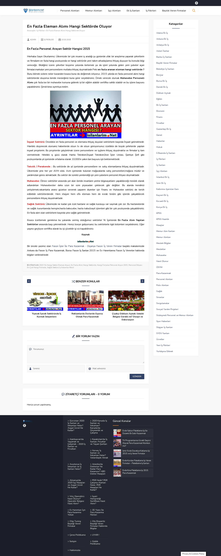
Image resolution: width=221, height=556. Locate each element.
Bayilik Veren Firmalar (174, 10)
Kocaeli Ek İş (162, 201)
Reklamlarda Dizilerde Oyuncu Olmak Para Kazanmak (87, 315)
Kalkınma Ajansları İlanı (167, 189)
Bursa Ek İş (161, 81)
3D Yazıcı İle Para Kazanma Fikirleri (97, 512)
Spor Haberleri (163, 321)
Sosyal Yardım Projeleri (167, 309)
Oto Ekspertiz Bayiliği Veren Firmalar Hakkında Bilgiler (98, 525)
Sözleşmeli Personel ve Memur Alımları (174, 315)
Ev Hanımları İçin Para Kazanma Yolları (76, 512)
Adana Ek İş (162, 33)
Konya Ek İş (161, 207)
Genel (159, 135)
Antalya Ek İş (162, 45)
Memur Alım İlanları (165, 231)
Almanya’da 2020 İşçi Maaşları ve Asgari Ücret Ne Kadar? (76, 484)
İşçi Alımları (114, 10)
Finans (159, 117)
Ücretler (160, 339)
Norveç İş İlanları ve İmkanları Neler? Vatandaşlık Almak (99, 454)
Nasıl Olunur (162, 261)
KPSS (158, 213)
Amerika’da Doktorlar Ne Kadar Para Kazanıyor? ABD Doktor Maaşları (97, 469)
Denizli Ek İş (162, 87)
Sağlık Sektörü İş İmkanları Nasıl (60, 267)
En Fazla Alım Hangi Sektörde (83, 265)
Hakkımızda (75, 550)
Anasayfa (31, 30)
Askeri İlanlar (162, 51)
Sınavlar (160, 297)
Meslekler (161, 249)
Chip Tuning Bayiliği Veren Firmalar (74, 523)
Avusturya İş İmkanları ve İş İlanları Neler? (75, 466)
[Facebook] (196, 3)
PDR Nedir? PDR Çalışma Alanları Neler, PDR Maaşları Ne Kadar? (98, 485)
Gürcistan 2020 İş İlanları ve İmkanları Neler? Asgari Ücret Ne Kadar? (76, 426)
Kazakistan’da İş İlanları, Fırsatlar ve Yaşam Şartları (98, 441)
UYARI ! (95, 534)
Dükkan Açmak (163, 93)
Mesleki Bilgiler (163, 243)
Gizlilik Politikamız (95, 542)
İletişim (73, 541)
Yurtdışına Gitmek (164, 351)
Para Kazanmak (163, 273)
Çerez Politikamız (78, 534)
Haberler (160, 141)
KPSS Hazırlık (162, 219)
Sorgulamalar (162, 303)
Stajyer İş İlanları (164, 327)
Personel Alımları (69, 10)
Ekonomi (160, 111)
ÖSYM (159, 267)
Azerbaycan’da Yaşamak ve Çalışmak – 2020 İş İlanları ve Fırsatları (77, 444)
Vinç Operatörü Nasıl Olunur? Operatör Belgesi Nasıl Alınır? (76, 500)
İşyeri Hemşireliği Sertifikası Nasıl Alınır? (97, 500)
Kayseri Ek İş (162, 195)
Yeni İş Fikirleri (163, 345)
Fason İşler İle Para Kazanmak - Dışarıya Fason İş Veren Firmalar (87, 246)
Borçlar (159, 75)
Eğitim (159, 99)
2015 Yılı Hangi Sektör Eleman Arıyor (54, 265)
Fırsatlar (160, 123)
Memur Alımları (93, 10)
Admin (33, 39)
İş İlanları (160, 165)
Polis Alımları (162, 285)
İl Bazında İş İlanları (165, 153)
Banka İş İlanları (164, 57)
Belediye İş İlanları (165, 69)
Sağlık (159, 291)
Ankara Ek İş (162, 39)
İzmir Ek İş (161, 183)
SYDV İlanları (162, 333)
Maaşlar (160, 225)
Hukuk (159, 147)
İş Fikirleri (151, 10)
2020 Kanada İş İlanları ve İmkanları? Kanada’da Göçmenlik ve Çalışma (98, 427)
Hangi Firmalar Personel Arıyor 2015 (112, 265)
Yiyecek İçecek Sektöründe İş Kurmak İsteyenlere (46, 315)
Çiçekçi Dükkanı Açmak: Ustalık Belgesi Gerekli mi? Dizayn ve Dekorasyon (128, 316)
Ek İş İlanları (133, 10)
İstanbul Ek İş (162, 177)
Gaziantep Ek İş (163, 129)
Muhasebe (161, 255)
